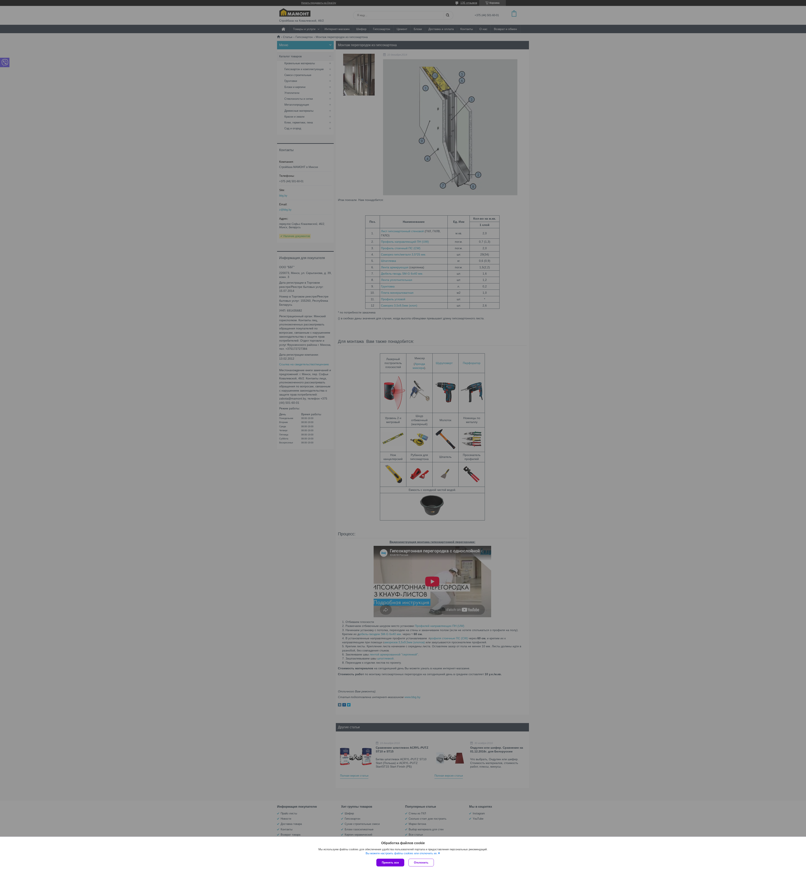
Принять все (390, 862)
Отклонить (421, 862)
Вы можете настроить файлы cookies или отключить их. (402, 853)
